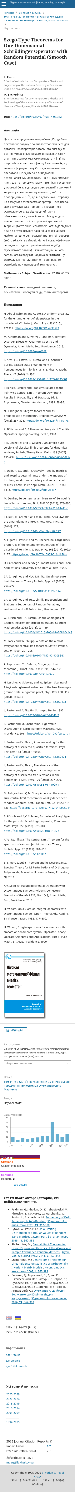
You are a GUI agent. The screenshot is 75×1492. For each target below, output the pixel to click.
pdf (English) (16, 1030)
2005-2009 (13, 1413)
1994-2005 (13, 1422)
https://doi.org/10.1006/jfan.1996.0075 (29, 674)
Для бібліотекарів (16, 1366)
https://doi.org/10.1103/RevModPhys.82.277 (32, 531)
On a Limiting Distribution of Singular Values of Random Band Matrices (39, 1232)
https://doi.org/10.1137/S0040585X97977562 (32, 591)
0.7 (49, 1446)
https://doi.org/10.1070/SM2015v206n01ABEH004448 (38, 632)
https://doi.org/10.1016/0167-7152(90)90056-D (34, 655)
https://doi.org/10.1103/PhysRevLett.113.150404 (35, 756)
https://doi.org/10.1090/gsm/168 (25, 351)
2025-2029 (13, 1394)
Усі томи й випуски (30, 12)
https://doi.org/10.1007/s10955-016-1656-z (39, 554)
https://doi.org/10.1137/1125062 (25, 854)
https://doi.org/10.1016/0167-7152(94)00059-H (40, 807)
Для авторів (13, 1360)
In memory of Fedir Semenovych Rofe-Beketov (41, 1219)
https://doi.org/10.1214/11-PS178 (47, 420)
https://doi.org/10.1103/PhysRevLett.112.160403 (35, 702)
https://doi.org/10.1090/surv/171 (48, 733)
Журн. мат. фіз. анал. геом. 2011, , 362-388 (41, 1254)
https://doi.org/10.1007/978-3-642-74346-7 (31, 715)
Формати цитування (19, 1063)
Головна (9, 12)
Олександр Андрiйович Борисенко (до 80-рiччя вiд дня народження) (38, 1294)
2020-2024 (13, 1399)
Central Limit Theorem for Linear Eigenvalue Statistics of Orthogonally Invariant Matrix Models (40, 1263)
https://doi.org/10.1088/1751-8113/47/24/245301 (35, 379)
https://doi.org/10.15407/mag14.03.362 (36, 117)
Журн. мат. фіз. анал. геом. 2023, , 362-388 (39, 1223)
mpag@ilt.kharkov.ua (20, 1462)
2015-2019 (13, 1403)
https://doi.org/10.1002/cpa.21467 (34, 490)
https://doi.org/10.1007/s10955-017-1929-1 (31, 784)
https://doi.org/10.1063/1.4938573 (37, 328)
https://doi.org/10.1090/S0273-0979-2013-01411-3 (36, 508)
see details (20, 1184)
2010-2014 (13, 1408)
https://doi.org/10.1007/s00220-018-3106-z (31, 831)
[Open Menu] (4, 4)
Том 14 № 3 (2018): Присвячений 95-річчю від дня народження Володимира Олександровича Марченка (36, 18)
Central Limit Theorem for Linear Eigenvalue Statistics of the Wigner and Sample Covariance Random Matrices (41, 1248)
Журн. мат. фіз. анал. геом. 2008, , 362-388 (38, 1269)
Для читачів (13, 1355)
